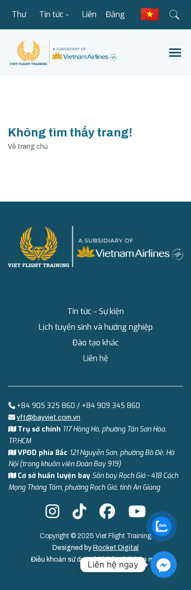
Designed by (95, 547)
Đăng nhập (115, 19)
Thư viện (19, 19)
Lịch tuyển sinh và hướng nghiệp (96, 327)
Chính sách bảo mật (129, 559)
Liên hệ (89, 19)
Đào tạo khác (95, 343)
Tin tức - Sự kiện (54, 19)
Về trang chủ (28, 146)
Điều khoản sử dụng (63, 559)
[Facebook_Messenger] (163, 564)
